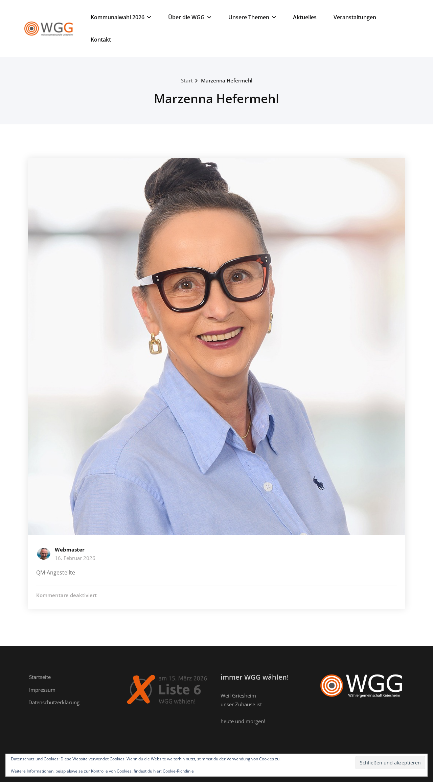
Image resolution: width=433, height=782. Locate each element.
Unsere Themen (248, 17)
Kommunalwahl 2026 (117, 17)
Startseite (40, 677)
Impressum (42, 689)
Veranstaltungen (355, 17)
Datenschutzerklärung (53, 702)
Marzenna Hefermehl (226, 80)
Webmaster (70, 549)
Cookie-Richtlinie (178, 771)
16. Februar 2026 (75, 558)
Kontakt (101, 39)
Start (187, 80)
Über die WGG (186, 17)
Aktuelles (305, 17)
